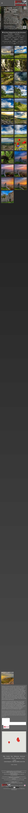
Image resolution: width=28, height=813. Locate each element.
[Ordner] (2, 3)
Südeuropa (18, 758)
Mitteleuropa (16, 756)
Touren (22, 758)
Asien (12, 756)
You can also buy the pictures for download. (10, 779)
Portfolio (13, 758)
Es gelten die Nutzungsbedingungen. (17, 774)
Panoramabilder (7, 758)
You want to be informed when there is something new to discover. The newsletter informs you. (14, 778)
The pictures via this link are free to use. (12, 705)
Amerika (8, 756)
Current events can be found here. (14, 777)
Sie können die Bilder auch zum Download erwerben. (12, 774)
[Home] (21, 3)
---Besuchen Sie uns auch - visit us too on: (16, 785)
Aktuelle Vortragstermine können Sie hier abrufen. (14, 771)
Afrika (4, 756)
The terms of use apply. (20, 779)
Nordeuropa (22, 756)
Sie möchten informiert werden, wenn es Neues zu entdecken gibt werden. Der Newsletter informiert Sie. (14, 773)
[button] (19, 741)
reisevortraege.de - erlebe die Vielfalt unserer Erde (14, 761)
